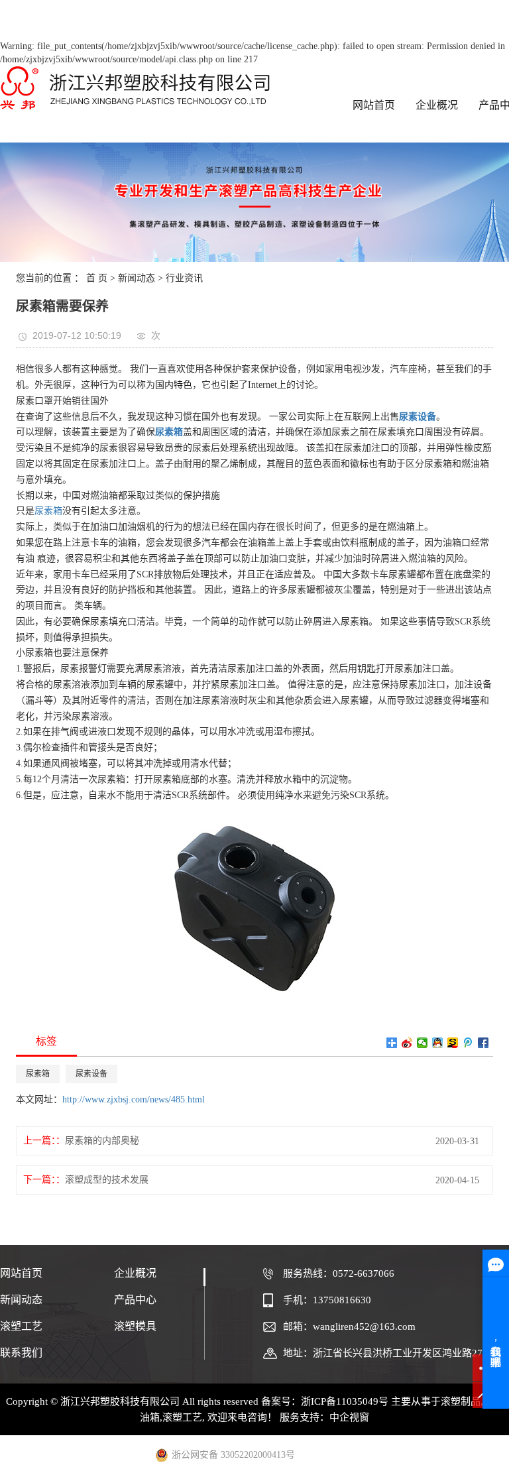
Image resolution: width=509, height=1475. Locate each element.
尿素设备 (91, 1074)
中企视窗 (349, 1417)
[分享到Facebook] (483, 1042)
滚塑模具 (135, 1326)
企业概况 (437, 105)
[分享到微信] (422, 1042)
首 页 (96, 278)
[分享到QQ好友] (437, 1042)
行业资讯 (184, 278)
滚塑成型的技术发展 (106, 1180)
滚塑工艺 (22, 1326)
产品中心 (135, 1299)
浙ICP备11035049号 (344, 1401)
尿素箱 (48, 511)
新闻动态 (136, 278)
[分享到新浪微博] (407, 1042)
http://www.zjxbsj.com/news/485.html (133, 1099)
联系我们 (22, 1352)
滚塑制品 (461, 1401)
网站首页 (374, 105)
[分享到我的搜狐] (453, 1042)
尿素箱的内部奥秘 (102, 1141)
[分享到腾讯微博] (468, 1042)
